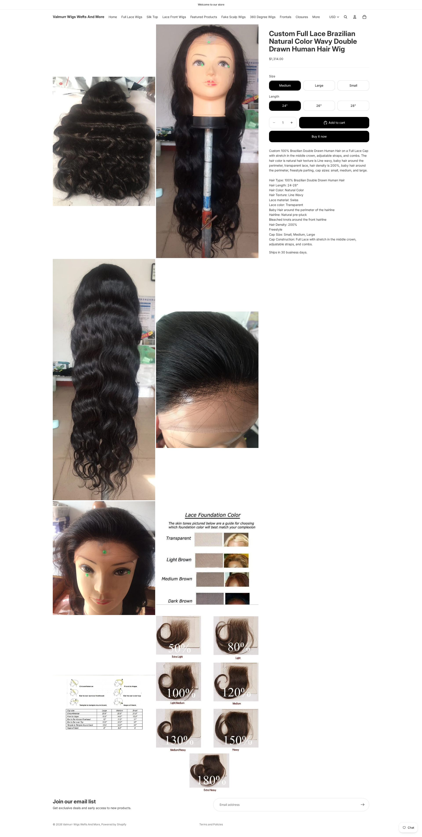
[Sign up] (362, 804)
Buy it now (319, 136)
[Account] (355, 17)
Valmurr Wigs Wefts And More (81, 824)
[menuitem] (316, 17)
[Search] (345, 17)
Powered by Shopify (113, 824)
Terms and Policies (211, 824)
